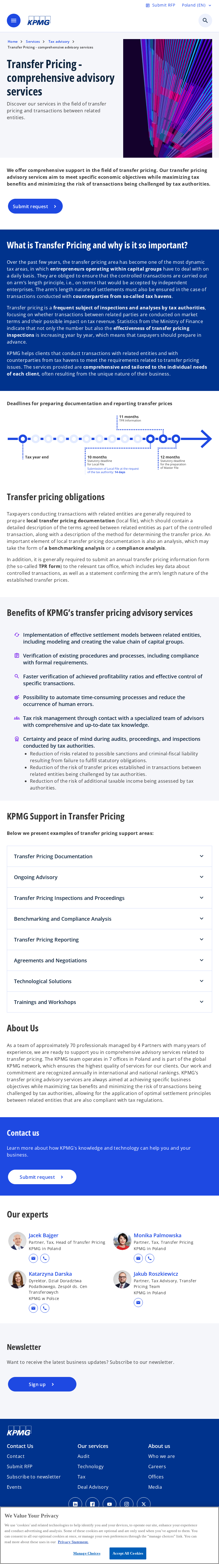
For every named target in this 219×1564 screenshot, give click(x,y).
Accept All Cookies (128, 1553)
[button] (33, 1258)
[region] (109, 1535)
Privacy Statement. (73, 1542)
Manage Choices (86, 1553)
